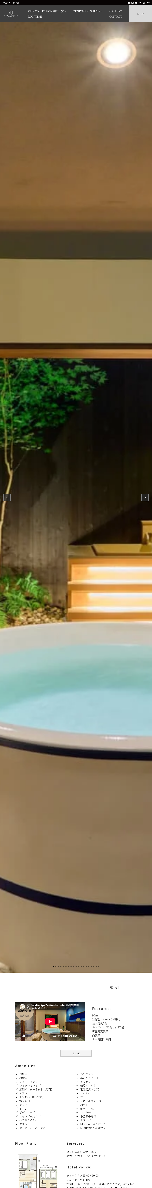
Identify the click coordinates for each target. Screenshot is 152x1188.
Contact (115, 16)
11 (78, 966)
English (6, 3)
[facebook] (140, 3)
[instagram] (144, 3)
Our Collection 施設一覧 (46, 11)
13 (83, 966)
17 (93, 966)
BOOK (76, 1053)
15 (88, 966)
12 (81, 966)
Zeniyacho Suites (86, 11)
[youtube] (148, 3)
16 (91, 966)
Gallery (115, 11)
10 (76, 966)
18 (96, 966)
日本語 (16, 3)
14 (86, 966)
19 (98, 966)
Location (35, 16)
